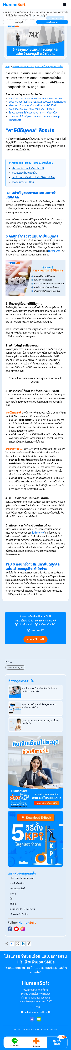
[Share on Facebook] (12, 943)
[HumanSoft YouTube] (16, 929)
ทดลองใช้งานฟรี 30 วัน (23, 182)
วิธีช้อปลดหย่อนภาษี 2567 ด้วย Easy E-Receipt (32, 109)
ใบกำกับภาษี (38, 532)
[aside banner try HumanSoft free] (35, 772)
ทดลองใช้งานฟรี (35, 639)
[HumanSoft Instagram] (22, 929)
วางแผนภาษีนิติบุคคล (15, 667)
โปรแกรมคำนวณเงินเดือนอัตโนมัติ (28, 168)
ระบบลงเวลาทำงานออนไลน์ (24, 172)
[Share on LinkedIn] (23, 943)
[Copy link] (29, 943)
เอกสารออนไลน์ (17, 888)
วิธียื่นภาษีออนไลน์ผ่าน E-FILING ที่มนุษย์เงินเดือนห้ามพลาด (37, 101)
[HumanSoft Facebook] (10, 929)
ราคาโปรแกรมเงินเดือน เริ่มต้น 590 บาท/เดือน (33, 177)
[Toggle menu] (64, 4)
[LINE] (39, 1019)
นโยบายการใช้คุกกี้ (39, 15)
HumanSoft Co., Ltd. (31, 1029)
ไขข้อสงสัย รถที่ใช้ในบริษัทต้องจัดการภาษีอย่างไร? (33, 112)
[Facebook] (32, 1019)
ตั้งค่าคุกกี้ (19, 22)
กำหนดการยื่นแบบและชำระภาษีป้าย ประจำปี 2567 (32, 105)
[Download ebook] (35, 839)
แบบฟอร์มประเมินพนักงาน (22, 909)
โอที (11, 898)
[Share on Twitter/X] (17, 943)
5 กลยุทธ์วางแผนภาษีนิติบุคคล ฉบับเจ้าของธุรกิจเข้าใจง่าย (38, 66)
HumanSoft (54, 251)
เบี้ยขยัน (13, 903)
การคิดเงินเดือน (17, 883)
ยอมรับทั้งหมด (52, 22)
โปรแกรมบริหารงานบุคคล (22, 878)
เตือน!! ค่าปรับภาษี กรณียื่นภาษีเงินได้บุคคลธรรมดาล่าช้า (35, 98)
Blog (8, 66)
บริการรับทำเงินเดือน (19, 914)
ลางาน (13, 893)
